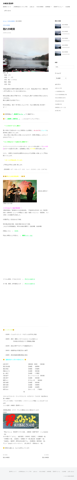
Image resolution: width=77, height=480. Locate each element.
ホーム (4, 21)
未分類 (56, 110)
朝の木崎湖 (6, 457)
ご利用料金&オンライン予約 (20, 6)
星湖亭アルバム (58, 6)
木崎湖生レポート (59, 107)
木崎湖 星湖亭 (8, 3)
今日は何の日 (58, 101)
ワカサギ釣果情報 (59, 94)
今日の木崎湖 (39, 6)
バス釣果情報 (58, 91)
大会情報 (67, 6)
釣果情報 (47, 6)
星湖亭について (7, 6)
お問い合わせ (7, 10)
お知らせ (32, 6)
